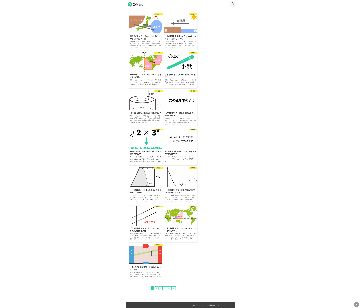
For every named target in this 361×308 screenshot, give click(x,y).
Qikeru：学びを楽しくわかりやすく (210, 305)
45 (169, 288)
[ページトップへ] (356, 304)
